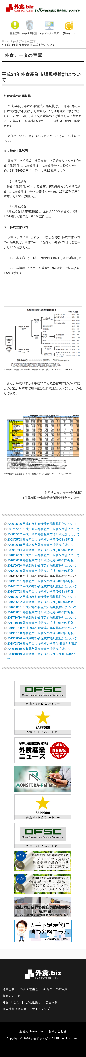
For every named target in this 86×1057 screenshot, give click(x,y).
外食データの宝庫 (49, 33)
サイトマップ (41, 1008)
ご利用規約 (32, 1002)
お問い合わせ (58, 1031)
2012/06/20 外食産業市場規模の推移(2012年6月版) (41, 570)
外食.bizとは (11, 1002)
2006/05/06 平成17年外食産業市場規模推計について (42, 523)
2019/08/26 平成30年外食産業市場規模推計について (42, 638)
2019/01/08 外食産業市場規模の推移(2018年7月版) (41, 633)
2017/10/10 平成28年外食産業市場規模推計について (42, 617)
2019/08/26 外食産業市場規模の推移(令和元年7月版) (42, 643)
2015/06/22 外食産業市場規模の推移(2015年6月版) (41, 602)
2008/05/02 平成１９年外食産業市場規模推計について (43, 534)
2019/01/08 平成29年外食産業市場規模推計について (42, 628)
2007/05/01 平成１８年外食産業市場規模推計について (43, 529)
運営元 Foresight (31, 1031)
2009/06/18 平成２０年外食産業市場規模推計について (43, 544)
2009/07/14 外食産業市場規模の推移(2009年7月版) (41, 550)
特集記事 (15, 33)
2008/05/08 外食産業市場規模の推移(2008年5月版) (41, 539)
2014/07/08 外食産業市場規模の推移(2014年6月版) (41, 591)
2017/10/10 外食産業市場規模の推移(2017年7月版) (41, 622)
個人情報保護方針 (15, 1008)
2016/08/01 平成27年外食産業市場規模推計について (42, 607)
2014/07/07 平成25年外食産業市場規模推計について (42, 586)
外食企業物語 (29, 33)
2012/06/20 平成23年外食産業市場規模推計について (42, 565)
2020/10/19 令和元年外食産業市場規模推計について (42, 648)
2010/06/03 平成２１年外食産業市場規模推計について (43, 555)
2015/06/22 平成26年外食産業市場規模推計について (42, 596)
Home (6, 41)
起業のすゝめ (69, 33)
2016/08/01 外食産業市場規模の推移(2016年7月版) (41, 612)
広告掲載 (52, 1002)
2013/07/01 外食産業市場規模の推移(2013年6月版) (41, 581)
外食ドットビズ (41, 1038)
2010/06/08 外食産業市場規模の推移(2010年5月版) (41, 560)
